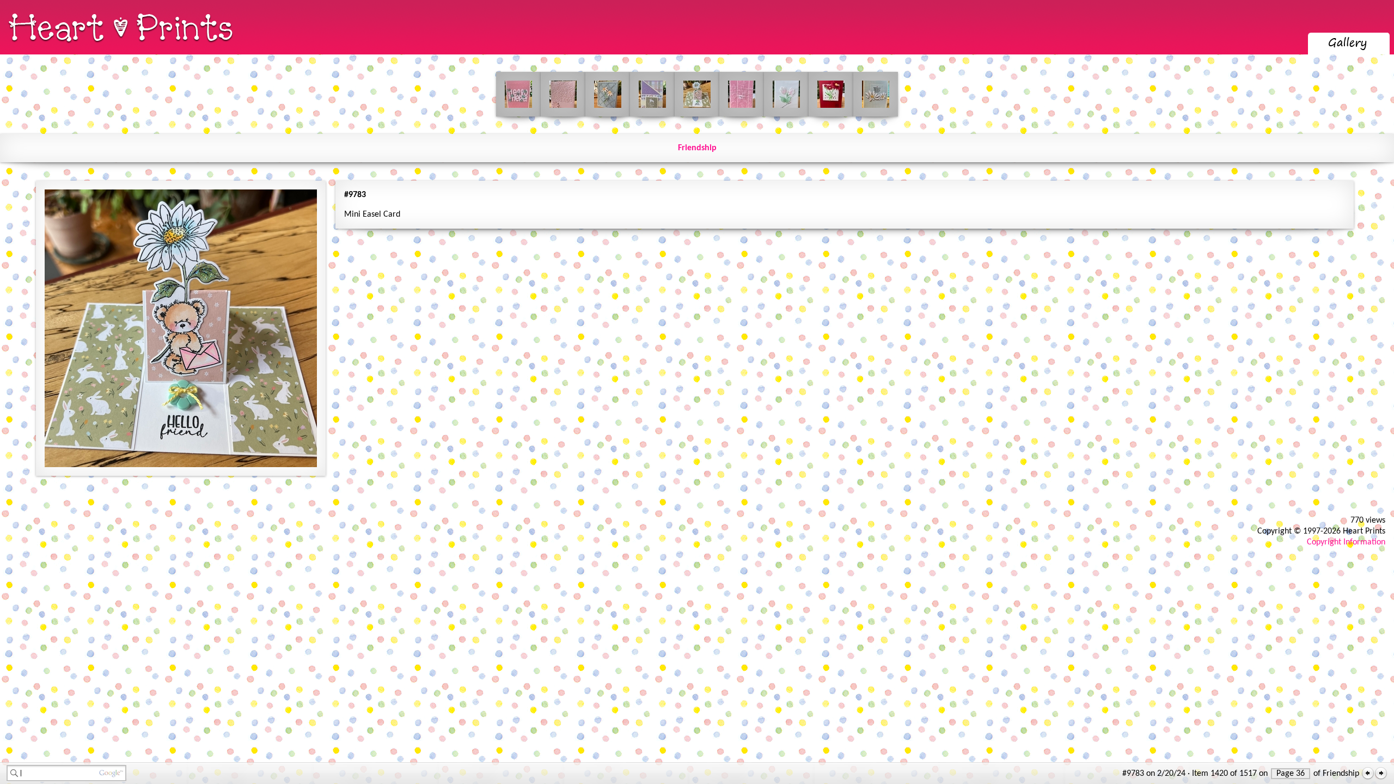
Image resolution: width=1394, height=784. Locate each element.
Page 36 (1290, 773)
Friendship (697, 148)
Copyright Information (1346, 542)
